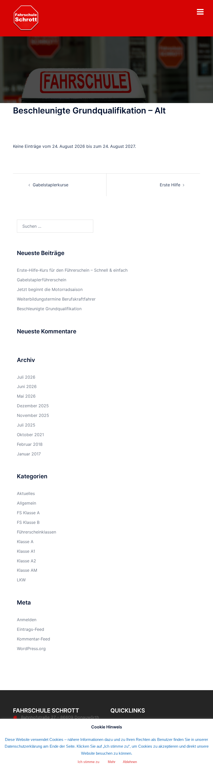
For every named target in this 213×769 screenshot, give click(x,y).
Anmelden (26, 619)
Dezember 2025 (33, 405)
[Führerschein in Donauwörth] (26, 17)
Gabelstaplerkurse (50, 184)
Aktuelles (26, 493)
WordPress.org (31, 648)
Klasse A (25, 541)
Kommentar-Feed (33, 638)
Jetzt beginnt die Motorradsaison (50, 289)
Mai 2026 (26, 396)
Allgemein (26, 503)
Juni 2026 (27, 386)
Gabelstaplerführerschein (41, 279)
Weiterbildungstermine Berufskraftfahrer (56, 299)
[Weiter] (181, 133)
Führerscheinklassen (36, 532)
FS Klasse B (28, 522)
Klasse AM (27, 570)
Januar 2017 (29, 453)
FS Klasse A (28, 512)
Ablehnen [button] (130, 762)
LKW (21, 579)
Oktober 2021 (30, 434)
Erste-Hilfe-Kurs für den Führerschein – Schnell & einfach (72, 270)
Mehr (111, 762)
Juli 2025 (26, 425)
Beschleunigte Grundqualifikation (49, 308)
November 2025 (33, 415)
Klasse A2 (26, 560)
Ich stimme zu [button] (88, 762)
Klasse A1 (26, 551)
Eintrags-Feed (30, 629)
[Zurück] (31, 133)
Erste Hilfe (170, 184)
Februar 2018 (30, 444)
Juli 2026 (26, 377)
